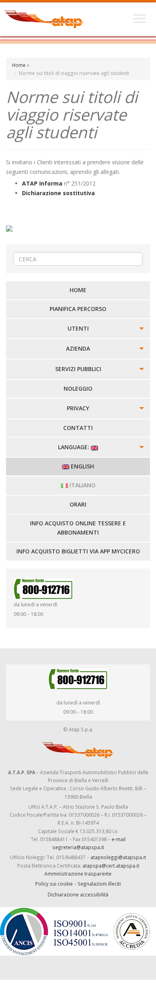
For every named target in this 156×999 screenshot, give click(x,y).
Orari (78, 504)
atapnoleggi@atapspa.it (118, 857)
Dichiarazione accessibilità (78, 894)
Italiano (82, 485)
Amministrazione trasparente (78, 873)
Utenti (78, 328)
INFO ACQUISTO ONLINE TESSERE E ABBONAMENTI (78, 528)
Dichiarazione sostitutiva (58, 193)
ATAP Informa (42, 183)
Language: (74, 447)
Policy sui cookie (54, 883)
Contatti (78, 428)
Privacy (78, 408)
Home (19, 65)
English (81, 466)
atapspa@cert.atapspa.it (110, 865)
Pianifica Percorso (78, 309)
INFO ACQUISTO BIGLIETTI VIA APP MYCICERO (78, 551)
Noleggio (78, 388)
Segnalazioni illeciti (99, 883)
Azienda (78, 348)
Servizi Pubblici (78, 369)
